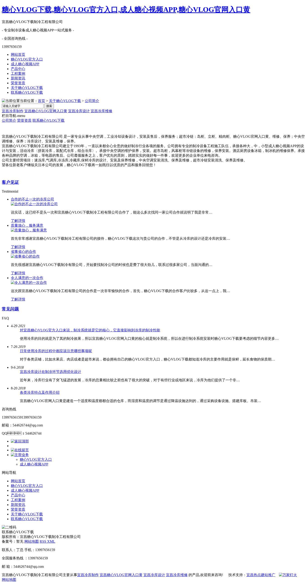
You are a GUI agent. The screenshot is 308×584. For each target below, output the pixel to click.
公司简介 (92, 101)
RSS (43, 541)
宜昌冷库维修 (101, 111)
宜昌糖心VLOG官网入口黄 (45, 111)
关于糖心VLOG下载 (27, 88)
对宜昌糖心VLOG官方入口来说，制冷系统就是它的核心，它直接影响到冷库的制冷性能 (90, 330)
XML (51, 541)
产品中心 (18, 69)
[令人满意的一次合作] (29, 282)
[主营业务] (20, 455)
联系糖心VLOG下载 (27, 92)
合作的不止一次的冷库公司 (32, 199)
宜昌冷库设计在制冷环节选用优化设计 (50, 372)
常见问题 (10, 309)
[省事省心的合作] (25, 256)
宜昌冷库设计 (79, 111)
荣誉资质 (18, 83)
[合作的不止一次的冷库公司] (34, 204)
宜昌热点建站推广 (260, 575)
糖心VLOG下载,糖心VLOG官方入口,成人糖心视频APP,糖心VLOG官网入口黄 (126, 9)
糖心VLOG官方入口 (27, 59)
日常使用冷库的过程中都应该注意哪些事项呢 (56, 351)
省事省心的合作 (23, 252)
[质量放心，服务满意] (29, 230)
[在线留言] (20, 450)
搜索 (49, 106)
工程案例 (18, 73)
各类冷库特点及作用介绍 (40, 392)
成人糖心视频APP (25, 64)
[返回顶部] (20, 441)
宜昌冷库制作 (12, 111)
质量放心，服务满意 (27, 225)
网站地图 (31, 541)
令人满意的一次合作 (27, 278)
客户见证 (10, 182)
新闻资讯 (18, 78)
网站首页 (18, 54)
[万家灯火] (288, 575)
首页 (41, 101)
